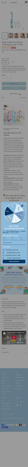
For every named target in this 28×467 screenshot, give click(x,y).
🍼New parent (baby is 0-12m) (12, 252)
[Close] (25, 204)
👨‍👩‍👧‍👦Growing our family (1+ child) (12, 255)
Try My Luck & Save (14, 261)
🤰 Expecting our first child (11, 250)
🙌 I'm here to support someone (12, 258)
